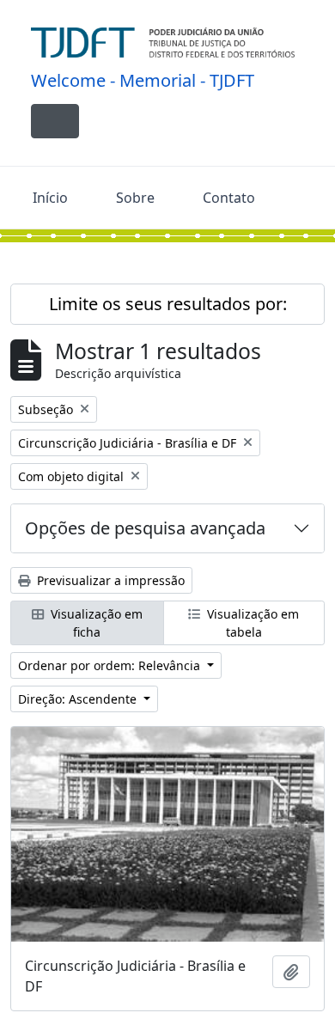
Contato (229, 197)
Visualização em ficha (95, 623)
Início (50, 197)
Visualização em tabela (251, 623)
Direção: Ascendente (79, 699)
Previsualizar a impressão (109, 580)
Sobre (135, 197)
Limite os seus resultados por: (168, 303)
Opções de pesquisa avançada (145, 528)
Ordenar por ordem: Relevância (111, 665)
